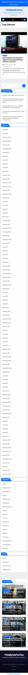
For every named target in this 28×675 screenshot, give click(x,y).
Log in (4, 558)
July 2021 (5, 330)
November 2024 (7, 186)
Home (14, 669)
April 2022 (5, 303)
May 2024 (5, 209)
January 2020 (6, 398)
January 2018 (6, 470)
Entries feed (6, 562)
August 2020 (6, 372)
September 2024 (7, 194)
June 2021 (5, 334)
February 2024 (6, 220)
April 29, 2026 (8, 610)
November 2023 (7, 232)
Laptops (5, 510)
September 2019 (7, 413)
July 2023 (5, 247)
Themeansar (13, 666)
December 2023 (7, 228)
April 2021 (5, 341)
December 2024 (7, 182)
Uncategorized (6, 544)
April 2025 (5, 167)
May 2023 (5, 254)
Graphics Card (6, 499)
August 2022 (6, 288)
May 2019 (5, 428)
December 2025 (7, 137)
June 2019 (5, 425)
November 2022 (7, 277)
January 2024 (6, 224)
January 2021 (6, 353)
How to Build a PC (7, 506)
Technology (6, 537)
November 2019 (7, 406)
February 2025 (6, 175)
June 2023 (5, 250)
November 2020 (7, 360)
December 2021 (7, 319)
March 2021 (6, 345)
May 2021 (5, 338)
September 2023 (7, 239)
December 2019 (7, 402)
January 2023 (6, 269)
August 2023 (6, 243)
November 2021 (7, 322)
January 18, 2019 (8, 64)
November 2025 (7, 141)
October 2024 (6, 190)
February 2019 (6, 440)
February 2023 (6, 266)
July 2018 (5, 466)
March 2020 (6, 391)
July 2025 (5, 156)
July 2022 (5, 292)
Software (5, 533)
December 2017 (7, 474)
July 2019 (5, 421)
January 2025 (6, 179)
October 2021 (6, 326)
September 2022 (7, 285)
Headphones (6, 503)
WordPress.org (6, 569)
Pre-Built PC (6, 522)
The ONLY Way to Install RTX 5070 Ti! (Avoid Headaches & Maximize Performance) (13, 118)
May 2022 (5, 300)
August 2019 (6, 417)
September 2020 (7, 368)
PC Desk (5, 518)
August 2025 (6, 152)
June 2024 (5, 205)
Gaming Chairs (6, 487)
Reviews (5, 529)
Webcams (5, 548)
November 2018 (7, 451)
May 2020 (5, 383)
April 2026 (5, 133)
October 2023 (6, 235)
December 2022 (7, 273)
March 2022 (6, 307)
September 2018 (7, 459)
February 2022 (6, 311)
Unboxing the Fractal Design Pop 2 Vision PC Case (13, 640)
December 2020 (7, 356)
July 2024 (5, 201)
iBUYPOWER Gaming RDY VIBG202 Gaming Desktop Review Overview (13, 60)
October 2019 (6, 409)
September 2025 (7, 148)
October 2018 (6, 455)
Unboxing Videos (7, 540)
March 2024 (6, 216)
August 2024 (6, 198)
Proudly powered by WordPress (9, 664)
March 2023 (6, 262)
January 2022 (6, 315)
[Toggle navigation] (13, 20)
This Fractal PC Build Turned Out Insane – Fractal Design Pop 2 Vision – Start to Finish (14, 100)
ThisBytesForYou (14, 10)
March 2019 (6, 436)
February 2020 (6, 394)
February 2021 (6, 349)
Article (4, 484)
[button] (22, 19)
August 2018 (6, 462)
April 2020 (5, 387)
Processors (5, 525)
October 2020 (6, 364)
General (4, 55)
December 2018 (7, 447)
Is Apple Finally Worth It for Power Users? (13, 95)
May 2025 (5, 163)
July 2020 (5, 375)
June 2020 (5, 379)
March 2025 (6, 171)
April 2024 (5, 213)
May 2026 (5, 129)
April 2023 (5, 258)
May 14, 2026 (8, 596)
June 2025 (5, 160)
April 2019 (5, 432)
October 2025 (6, 145)
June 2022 (5, 296)
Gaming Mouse (6, 491)
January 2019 (6, 444)
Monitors (5, 514)
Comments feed (7, 566)
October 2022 (6, 281)
